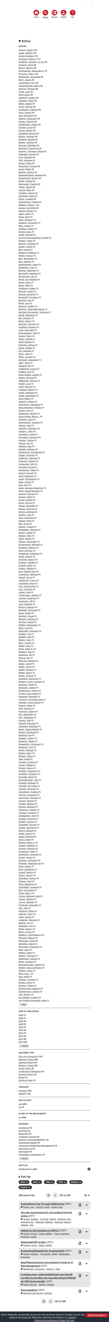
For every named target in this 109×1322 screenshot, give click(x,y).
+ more (24, 1046)
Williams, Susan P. (27, 205)
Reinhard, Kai (25, 735)
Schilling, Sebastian (28, 771)
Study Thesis (25, 1068)
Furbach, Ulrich (26, 65)
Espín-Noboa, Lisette (29, 374)
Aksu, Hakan (25, 225)
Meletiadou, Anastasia (29, 76)
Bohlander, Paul (26, 267)
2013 (21, 1042)
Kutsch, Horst (25, 577)
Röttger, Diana (26, 756)
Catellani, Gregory (27, 327)
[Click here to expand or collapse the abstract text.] (86, 1205)
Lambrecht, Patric (27, 580)
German (22, 1090)
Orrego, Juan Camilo (28, 693)
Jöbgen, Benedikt (27, 506)
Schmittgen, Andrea (28, 792)
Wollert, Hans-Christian (30, 967)
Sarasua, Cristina (27, 762)
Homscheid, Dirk (27, 464)
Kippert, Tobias (26, 526)
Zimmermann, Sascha (29, 991)
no (20, 1107)
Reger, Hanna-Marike (29, 729)
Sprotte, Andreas (27, 848)
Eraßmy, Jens (25, 371)
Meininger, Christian (28, 631)
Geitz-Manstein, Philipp (30, 407)
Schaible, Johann (27, 193)
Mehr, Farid (24, 628)
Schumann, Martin (27, 809)
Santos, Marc (25, 190)
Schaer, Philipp (26, 765)
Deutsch (84, 4)
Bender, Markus (26, 142)
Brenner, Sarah (26, 291)
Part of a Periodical (28, 1056)
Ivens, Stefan (25, 482)
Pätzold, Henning (27, 723)
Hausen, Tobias (26, 440)
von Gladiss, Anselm (28, 997)
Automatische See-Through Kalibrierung (42, 1203)
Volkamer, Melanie (28, 920)
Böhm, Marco (25, 321)
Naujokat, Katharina (28, 678)
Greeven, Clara (26, 419)
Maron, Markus (26, 68)
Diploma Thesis (26, 1062)
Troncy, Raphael (26, 902)
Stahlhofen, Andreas (28, 854)
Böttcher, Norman (27, 324)
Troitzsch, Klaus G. (27, 59)
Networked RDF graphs (33, 1242)
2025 (21, 1015)
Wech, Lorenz (25, 932)
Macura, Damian (26, 607)
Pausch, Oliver (25, 705)
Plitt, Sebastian (26, 717)
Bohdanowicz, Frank (28, 264)
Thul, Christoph (26, 890)
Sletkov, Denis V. (27, 842)
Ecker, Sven (24, 354)
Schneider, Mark (26, 196)
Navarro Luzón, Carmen (30, 681)
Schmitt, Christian (27, 789)
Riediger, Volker (26, 738)
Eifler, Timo (24, 362)
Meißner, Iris (25, 634)
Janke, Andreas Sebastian (31, 488)
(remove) (83, 1169)
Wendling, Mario (26, 943)
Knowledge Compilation (30, 1154)
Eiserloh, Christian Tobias (31, 151)
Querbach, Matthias (28, 726)
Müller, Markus (26, 669)
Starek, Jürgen (25, 857)
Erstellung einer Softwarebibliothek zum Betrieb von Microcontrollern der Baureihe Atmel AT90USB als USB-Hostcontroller (48, 1278)
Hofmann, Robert (27, 461)
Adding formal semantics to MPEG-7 (40, 1230)
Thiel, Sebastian (26, 884)
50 (85, 1195)
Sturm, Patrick (26, 875)
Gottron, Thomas (27, 88)
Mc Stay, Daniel (26, 622)
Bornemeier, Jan (26, 276)
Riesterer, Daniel (27, 741)
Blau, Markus (25, 261)
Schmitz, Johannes (27, 795)
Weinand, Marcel (27, 938)
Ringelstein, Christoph (29, 744)
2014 (21, 1039)
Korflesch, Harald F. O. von (31, 62)
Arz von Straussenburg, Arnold (33, 237)
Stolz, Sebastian (26, 869)
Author (75, 1182)
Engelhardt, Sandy (27, 368)
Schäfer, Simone (26, 821)
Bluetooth (23, 1133)
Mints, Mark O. (26, 649)
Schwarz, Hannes (27, 818)
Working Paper (26, 1080)
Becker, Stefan (26, 246)
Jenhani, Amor (25, 497)
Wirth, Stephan (26, 961)
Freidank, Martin (27, 389)
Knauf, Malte (25, 169)
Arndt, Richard (26, 234)
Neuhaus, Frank (26, 684)
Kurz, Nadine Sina (27, 571)
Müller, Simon (25, 672)
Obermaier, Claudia (28, 184)
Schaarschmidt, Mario (29, 85)
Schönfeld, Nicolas (27, 824)
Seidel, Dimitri (25, 833)
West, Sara (24, 949)
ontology (23, 1130)
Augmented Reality (28, 1142)
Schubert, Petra (26, 100)
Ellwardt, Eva (25, 365)
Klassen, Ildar (25, 535)
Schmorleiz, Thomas (28, 797)
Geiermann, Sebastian (29, 404)
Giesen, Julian (25, 163)
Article (22, 1077)
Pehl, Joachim (25, 708)
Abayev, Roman (26, 211)
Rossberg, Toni (26, 747)
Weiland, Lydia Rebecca (30, 935)
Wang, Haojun (25, 929)
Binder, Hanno (26, 255)
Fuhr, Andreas (25, 160)
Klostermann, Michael (29, 544)
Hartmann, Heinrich (28, 437)
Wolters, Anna (25, 970)
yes (20, 1104)
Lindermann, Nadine (28, 595)
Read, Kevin (24, 94)
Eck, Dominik (25, 351)
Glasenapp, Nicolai (28, 413)
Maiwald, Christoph (28, 610)
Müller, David (25, 663)
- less (23, 1004)
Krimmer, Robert (27, 559)
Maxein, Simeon (26, 172)
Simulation (24, 1127)
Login (92, 4)
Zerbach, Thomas (27, 979)
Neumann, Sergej (27, 687)
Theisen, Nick (25, 881)
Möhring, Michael (27, 660)
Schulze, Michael (27, 806)
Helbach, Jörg (25, 446)
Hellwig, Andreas (27, 449)
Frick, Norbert (25, 157)
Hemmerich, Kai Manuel (30, 452)
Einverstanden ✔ (97, 1315)
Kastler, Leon (25, 514)
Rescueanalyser (29, 1289)
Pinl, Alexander (26, 714)
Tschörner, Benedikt (28, 905)
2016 (21, 1033)
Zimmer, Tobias (26, 985)
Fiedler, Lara (25, 383)
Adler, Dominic (26, 219)
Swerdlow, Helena (27, 878)
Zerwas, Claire (25, 982)
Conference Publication (30, 1071)
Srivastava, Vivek (27, 851)
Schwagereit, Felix (27, 815)
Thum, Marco (25, 893)
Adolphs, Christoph (28, 222)
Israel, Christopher (28, 479)
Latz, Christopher (27, 586)
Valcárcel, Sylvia (26, 911)
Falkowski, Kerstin (27, 154)
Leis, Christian (25, 589)
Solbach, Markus (27, 845)
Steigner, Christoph (28, 860)
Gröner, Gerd (25, 425)
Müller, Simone (26, 675)
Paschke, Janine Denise (30, 702)
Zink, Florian (25, 994)
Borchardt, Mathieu (28, 273)
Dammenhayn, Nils (28, 333)
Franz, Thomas (26, 106)
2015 (21, 1036)
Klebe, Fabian (25, 538)
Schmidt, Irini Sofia (28, 786)
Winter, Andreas (26, 136)
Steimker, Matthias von (30, 863)
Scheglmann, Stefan (28, 124)
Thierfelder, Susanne (29, 887)
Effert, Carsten (26, 357)
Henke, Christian (27, 455)
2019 (21, 1027)
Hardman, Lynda (27, 434)
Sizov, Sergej (25, 839)
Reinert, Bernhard (27, 732)
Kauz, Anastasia (26, 517)
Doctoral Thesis (26, 1074)
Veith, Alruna (25, 917)
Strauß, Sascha (26, 872)
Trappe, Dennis (26, 899)
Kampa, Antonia (26, 508)
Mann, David (25, 613)
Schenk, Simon (26, 768)
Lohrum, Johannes (27, 598)
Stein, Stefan (25, 866)
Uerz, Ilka (23, 908)
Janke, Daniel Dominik (29, 491)
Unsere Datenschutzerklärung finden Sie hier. (55, 1319)
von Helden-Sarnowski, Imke (32, 1000)
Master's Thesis (26, 1065)
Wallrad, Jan (24, 923)
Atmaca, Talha (25, 240)
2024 (21, 1018)
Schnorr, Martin (26, 800)
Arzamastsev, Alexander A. (31, 71)
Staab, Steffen (25, 53)
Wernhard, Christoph (29, 946)
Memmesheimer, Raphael (31, 175)
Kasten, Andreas (26, 511)
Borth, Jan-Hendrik (28, 279)
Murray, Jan (24, 657)
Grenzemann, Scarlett (29, 422)
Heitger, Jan (24, 443)
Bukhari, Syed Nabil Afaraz (31, 309)
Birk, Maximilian (26, 258)
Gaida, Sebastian (27, 392)
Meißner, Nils (25, 637)
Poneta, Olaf (25, 720)
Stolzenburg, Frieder (28, 202)
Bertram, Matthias (27, 145)
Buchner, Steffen (27, 306)
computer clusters (27, 1136)
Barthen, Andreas (27, 243)
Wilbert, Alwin (25, 952)
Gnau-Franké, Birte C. (29, 416)
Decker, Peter (25, 336)
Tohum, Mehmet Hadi (29, 896)
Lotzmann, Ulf (25, 601)
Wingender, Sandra (28, 958)
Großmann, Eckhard (28, 109)
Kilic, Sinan (24, 523)
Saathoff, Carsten (27, 97)
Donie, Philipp (25, 348)
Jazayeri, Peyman (27, 494)
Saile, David (24, 759)
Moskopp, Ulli (25, 654)
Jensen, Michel (26, 500)
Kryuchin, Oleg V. (27, 73)
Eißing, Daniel (25, 103)
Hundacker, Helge (27, 470)
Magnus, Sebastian (28, 118)
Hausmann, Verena (28, 166)
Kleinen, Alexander (28, 541)
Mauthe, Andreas (27, 619)
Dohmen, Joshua (26, 345)
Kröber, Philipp (26, 568)
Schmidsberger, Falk (28, 780)
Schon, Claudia (26, 199)
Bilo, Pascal (24, 249)
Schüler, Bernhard (27, 827)
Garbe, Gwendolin (27, 395)
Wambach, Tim (26, 926)
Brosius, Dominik (27, 294)
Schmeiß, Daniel (26, 777)
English (22, 1093)
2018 (21, 1030)
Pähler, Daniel (25, 187)
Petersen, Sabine (27, 711)
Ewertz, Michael (26, 377)
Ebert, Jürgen (25, 79)
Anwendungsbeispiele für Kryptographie (42, 1250)
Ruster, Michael (26, 750)
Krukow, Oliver (26, 565)
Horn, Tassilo (25, 112)
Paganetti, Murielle (28, 696)
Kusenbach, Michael (28, 574)
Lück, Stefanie (25, 604)
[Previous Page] (55, 1195)
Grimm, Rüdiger (26, 56)
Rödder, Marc (25, 753)
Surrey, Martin (26, 130)
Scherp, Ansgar (26, 50)
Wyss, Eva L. (24, 973)
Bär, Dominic (25, 318)
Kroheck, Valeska (27, 562)
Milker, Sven (24, 646)
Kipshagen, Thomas (28, 529)
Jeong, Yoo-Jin (25, 503)
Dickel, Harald (25, 339)
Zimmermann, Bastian (29, 988)
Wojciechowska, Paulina (30, 964)
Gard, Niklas (24, 398)
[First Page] (48, 1195)
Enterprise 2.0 (25, 1148)
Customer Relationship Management (36, 1145)
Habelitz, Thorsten (28, 428)
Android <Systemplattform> (32, 1139)
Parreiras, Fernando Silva (31, 699)
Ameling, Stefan (26, 228)
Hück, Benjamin (26, 476)
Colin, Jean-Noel (26, 330)
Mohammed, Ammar (28, 178)
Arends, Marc (25, 231)
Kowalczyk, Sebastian (29, 553)
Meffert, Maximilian (28, 625)
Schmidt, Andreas (27, 783)
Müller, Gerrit (25, 666)
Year (23, 1182)
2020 (21, 1024)
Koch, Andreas (26, 550)
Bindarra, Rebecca (27, 252)
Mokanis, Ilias (25, 652)
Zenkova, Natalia (27, 139)
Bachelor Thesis (26, 1059)
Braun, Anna (25, 282)
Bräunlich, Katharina (28, 148)
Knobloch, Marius (27, 547)
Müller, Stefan (25, 181)
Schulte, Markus (26, 803)
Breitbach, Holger (27, 288)
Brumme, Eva (25, 300)
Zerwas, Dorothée (27, 208)
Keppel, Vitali (25, 520)
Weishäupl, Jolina (27, 941)
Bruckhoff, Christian (28, 297)
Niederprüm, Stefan (28, 690)
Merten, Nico (25, 640)
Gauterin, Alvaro (26, 401)
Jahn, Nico (23, 485)
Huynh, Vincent (26, 473)
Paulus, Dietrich (26, 121)
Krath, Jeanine (25, 556)
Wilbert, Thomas (26, 955)
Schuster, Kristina (27, 812)
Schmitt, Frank (26, 127)
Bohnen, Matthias (27, 270)
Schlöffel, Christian (28, 774)
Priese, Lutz (24, 91)
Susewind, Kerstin (27, 133)
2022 (21, 1021)
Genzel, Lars (24, 410)
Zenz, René (24, 976)
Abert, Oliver (25, 214)
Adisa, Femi (24, 217)
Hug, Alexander (26, 115)
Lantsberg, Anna (26, 583)
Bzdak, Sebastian (27, 315)
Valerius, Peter (26, 914)
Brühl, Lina (24, 303)
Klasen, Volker (25, 532)
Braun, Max (24, 285)
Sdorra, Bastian (26, 830)
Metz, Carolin (25, 643)
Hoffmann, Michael (28, 458)
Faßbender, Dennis (28, 380)
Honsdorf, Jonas (26, 467)
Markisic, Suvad (26, 616)
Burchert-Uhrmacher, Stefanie (33, 312)
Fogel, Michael (25, 386)
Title (48, 1182)
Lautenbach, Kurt (27, 82)
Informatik (24, 1151)
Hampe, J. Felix (26, 431)
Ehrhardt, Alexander (28, 360)
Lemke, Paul (24, 592)
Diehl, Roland (25, 342)
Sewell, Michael (26, 836)
